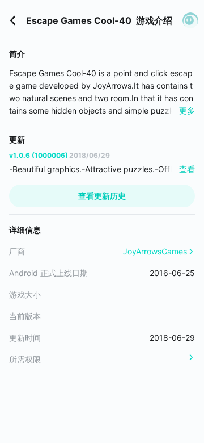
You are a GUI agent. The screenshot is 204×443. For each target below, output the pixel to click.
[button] (190, 20)
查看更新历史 (102, 195)
